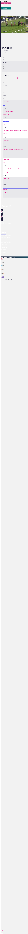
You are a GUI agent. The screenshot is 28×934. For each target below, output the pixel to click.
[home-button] (2, 5)
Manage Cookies (5, 246)
